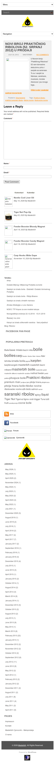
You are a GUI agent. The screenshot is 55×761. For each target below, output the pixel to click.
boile (37, 349)
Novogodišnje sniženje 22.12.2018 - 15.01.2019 (26, 313)
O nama (8, 734)
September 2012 (12, 657)
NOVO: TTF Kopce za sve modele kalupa (23, 309)
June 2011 (9, 701)
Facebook (14, 423)
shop (9, 280)
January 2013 (10, 640)
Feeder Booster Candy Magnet (29, 241)
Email (7, 172)
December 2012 (11, 644)
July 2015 (9, 565)
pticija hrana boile (14, 385)
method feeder (37, 373)
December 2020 (11, 513)
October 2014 (10, 583)
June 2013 (9, 622)
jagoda (28, 361)
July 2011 (9, 696)
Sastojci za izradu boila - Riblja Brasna (22, 296)
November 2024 (11, 482)
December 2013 (11, 605)
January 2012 (10, 683)
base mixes (16, 350)
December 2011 (11, 688)
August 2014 (10, 587)
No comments (42, 54)
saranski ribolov (19, 394)
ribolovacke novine (41, 100)
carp (19, 355)
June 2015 (9, 570)
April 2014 (9, 591)
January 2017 (10, 543)
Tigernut (19, 399)
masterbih (24, 364)
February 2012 (11, 679)
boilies (10, 355)
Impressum (9, 721)
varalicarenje (13, 403)
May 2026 (9, 469)
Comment (8, 118)
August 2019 (10, 517)
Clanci (8, 193)
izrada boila (18, 360)
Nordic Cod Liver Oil (24, 197)
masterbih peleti (41, 370)
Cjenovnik (20, 438)
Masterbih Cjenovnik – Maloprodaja (19, 730)
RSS (12, 414)
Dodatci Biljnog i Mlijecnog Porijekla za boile (24, 284)
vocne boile (25, 402)
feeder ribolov (27, 356)
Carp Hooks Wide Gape (25, 255)
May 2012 (9, 670)
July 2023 (9, 491)
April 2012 (9, 675)
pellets (6, 378)
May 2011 (9, 705)
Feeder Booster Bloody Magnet (29, 226)
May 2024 (9, 487)
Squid (45, 394)
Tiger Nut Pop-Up (22, 212)
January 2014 (10, 600)
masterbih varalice (23, 373)
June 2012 (9, 666)
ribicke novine (29, 100)
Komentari (19, 193)
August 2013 (10, 613)
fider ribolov (37, 356)
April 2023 (9, 500)
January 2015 (10, 578)
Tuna (43, 399)
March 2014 (10, 596)
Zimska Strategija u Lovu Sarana (20, 305)
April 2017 (9, 539)
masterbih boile (23, 369)
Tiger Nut (9, 399)
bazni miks (28, 350)
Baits (6, 350)
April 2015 (9, 574)
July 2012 (9, 661)
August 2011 (10, 692)
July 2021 (9, 508)
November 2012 (11, 648)
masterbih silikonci (10, 373)
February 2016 (11, 552)
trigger (37, 399)
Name (7, 163)
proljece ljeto (25, 382)
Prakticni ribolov (39, 97)
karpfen (36, 360)
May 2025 (9, 473)
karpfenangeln (11, 364)
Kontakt (8, 725)
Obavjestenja (20, 97)
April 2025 (9, 478)
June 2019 (9, 522)
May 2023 (9, 495)
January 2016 (10, 556)
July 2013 (9, 618)
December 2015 (11, 561)
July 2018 (9, 526)
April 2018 (9, 530)
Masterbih (22, 745)
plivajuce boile (17, 378)
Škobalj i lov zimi (13, 318)
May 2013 (9, 626)
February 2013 (11, 635)
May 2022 (9, 504)
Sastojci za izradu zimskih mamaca (21, 300)
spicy (38, 394)
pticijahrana (45, 382)
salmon (34, 389)
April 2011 (9, 710)
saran (41, 389)
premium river (12, 382)
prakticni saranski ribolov (14, 100)
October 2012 (10, 653)
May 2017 (9, 535)
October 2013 (10, 609)
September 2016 (12, 548)
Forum (16, 431)
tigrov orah (29, 399)
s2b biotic (26, 389)
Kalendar (31, 193)
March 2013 (10, 631)
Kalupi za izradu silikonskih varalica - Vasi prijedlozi (27, 322)
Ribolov (12, 326)
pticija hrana (35, 382)
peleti (46, 373)
